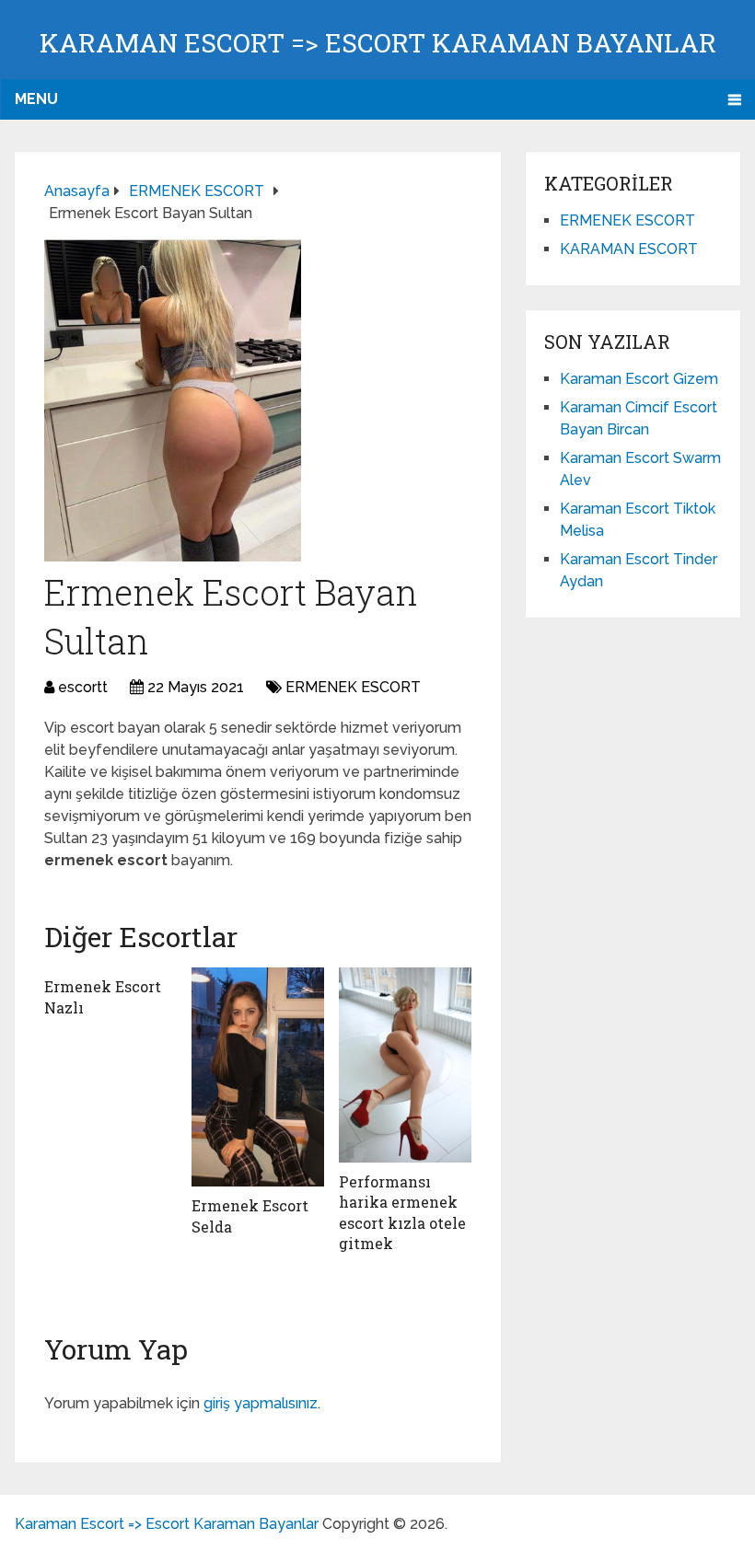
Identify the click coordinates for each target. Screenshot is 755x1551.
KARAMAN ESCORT (629, 249)
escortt (83, 687)
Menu (36, 99)
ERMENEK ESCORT (353, 687)
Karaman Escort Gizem (639, 379)
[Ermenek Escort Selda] (258, 1076)
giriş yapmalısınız (260, 1403)
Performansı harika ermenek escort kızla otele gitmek (402, 1212)
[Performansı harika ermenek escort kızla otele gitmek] (405, 1065)
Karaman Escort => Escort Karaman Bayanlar (378, 43)
